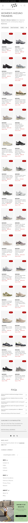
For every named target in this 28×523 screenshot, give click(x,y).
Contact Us (6, 463)
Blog (4, 495)
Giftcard (5, 470)
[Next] (26, 28)
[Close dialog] (26, 502)
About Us (5, 493)
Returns (5, 485)
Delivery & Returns (8, 480)
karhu (22, 27)
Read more (4, 23)
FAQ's (4, 465)
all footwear (7, 9)
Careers (5, 468)
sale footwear (14, 27)
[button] (2, 5)
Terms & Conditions (8, 478)
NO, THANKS (21, 518)
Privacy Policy (6, 483)
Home (2, 9)
